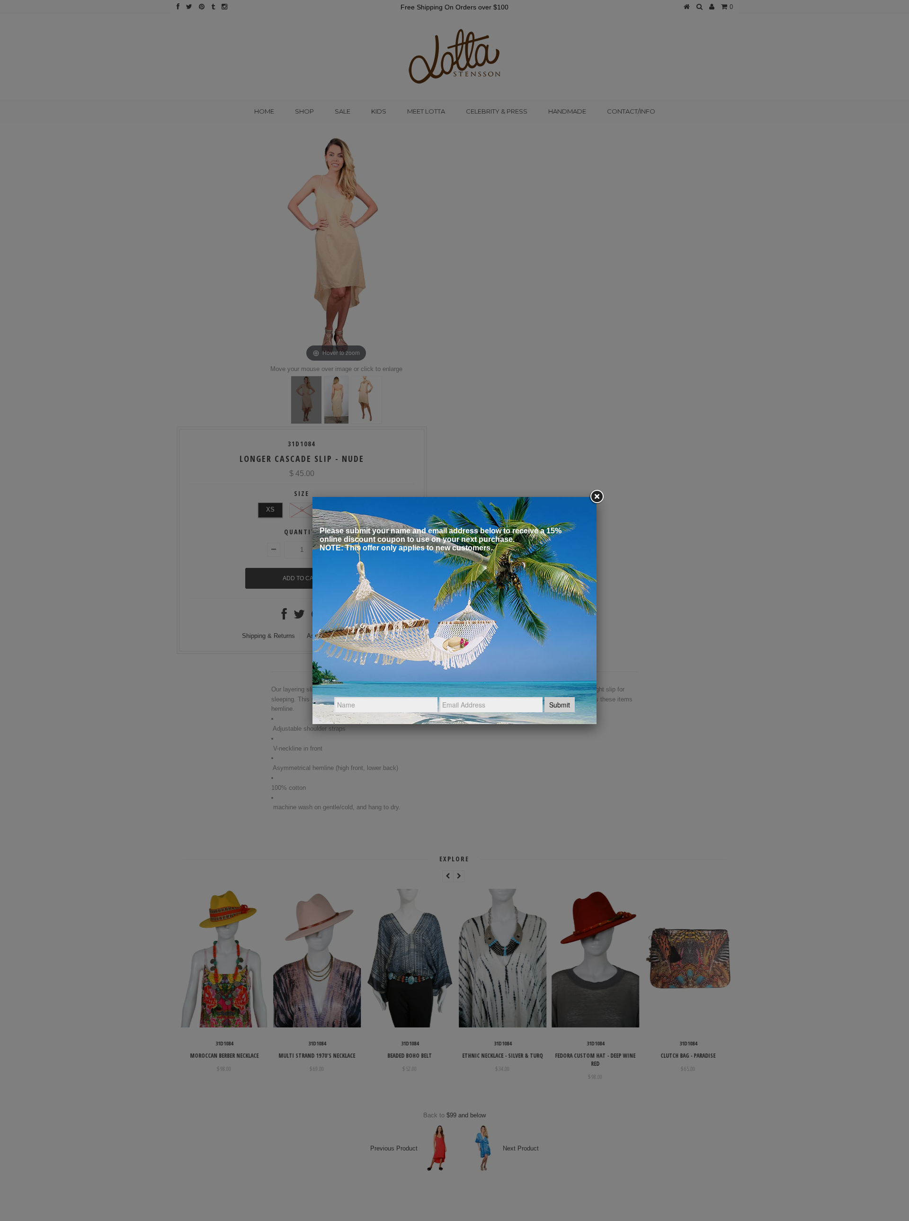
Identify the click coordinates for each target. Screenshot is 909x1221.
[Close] (596, 496)
